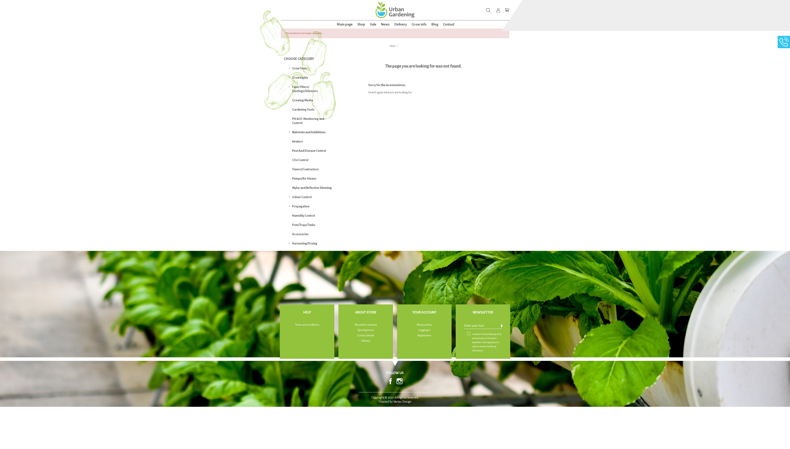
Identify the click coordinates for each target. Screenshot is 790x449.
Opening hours (365, 330)
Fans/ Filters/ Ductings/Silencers (305, 89)
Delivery (400, 24)
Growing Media (302, 100)
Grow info (419, 24)
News (385, 24)
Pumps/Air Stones (304, 178)
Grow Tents (299, 68)
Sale (373, 24)
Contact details (365, 335)
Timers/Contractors (305, 169)
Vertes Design (402, 401)
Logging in (424, 330)
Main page (345, 24)
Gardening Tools (303, 109)
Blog (434, 24)
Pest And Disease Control (309, 150)
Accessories (300, 234)
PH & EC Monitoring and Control (308, 121)
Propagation (300, 206)
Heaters (297, 141)
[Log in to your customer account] (498, 10)
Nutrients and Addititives (309, 132)
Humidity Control (303, 215)
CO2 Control (300, 160)
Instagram (399, 381)
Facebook (390, 381)
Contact (448, 24)
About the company (366, 324)
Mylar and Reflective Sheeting (312, 187)
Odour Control (302, 197)
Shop (361, 24)
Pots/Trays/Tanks (303, 225)
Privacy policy (424, 324)
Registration (424, 335)
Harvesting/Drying (304, 243)
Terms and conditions (307, 324)
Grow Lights (300, 77)
